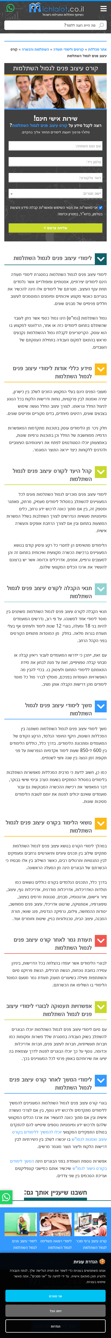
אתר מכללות (97, 49)
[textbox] (55, 193)
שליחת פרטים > (55, 228)
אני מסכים (55, 1295)
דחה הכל (55, 1310)
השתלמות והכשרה (35, 49)
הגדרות (55, 1326)
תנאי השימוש (63, 207)
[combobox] (55, 193)
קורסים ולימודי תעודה (68, 49)
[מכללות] (56, 10)
